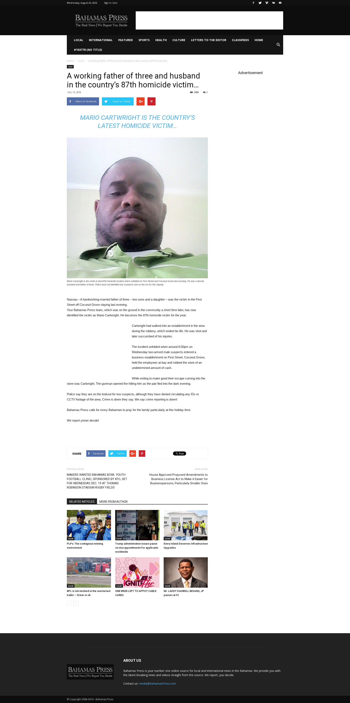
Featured (125, 40)
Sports (144, 40)
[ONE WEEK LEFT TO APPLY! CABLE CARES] (137, 572)
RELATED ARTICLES (82, 501)
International (101, 40)
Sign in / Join (110, 2)
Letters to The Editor (208, 40)
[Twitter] (260, 3)
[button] (278, 45)
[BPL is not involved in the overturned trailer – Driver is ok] (89, 572)
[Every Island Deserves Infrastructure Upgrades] (186, 525)
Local (78, 40)
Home (259, 40)
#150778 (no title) (88, 50)
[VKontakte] (273, 3)
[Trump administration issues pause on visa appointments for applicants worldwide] (137, 525)
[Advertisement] (209, 20)
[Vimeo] (267, 3)
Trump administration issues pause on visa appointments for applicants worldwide (136, 547)
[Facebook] (253, 3)
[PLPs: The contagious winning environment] (89, 525)
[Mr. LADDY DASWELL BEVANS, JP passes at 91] (186, 572)
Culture (178, 40)
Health (161, 40)
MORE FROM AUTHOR (113, 501)
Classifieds (240, 40)
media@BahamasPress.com (157, 683)
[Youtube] (280, 3)
